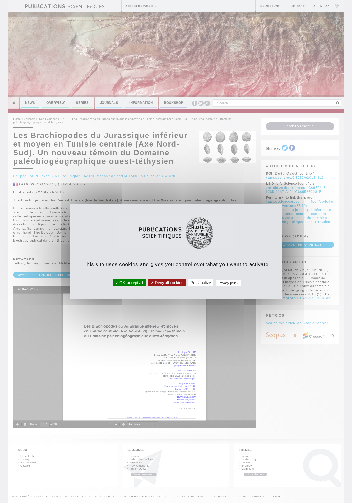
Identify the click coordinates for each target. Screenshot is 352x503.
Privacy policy (228, 282)
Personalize (201, 282)
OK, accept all (131, 282)
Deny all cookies (168, 282)
